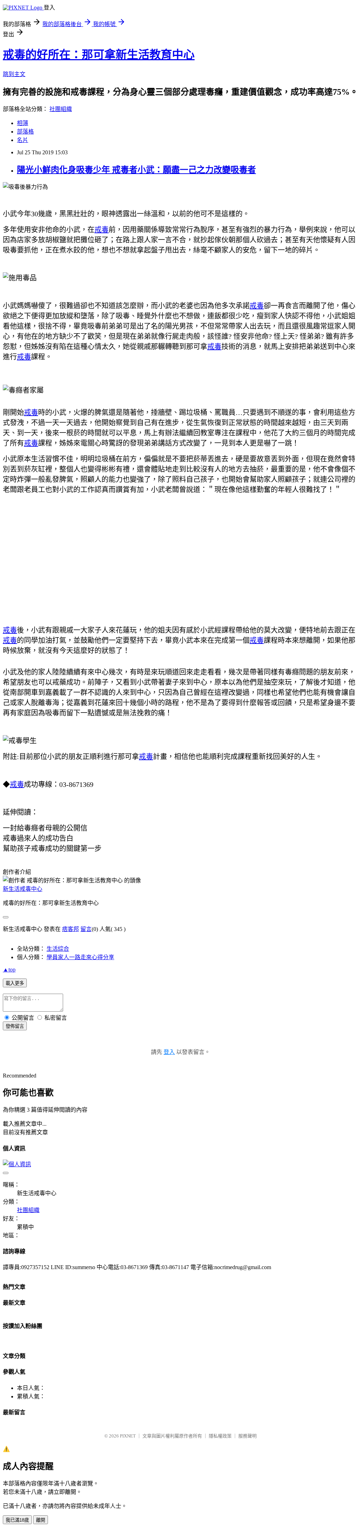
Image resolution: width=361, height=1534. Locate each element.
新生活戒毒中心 (22, 889)
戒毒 (101, 230)
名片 (22, 140)
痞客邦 (70, 929)
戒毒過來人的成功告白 (38, 838)
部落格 (25, 132)
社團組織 (60, 109)
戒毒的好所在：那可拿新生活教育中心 (99, 54)
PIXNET (128, 1436)
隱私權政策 (220, 1436)
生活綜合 (58, 949)
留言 (86, 929)
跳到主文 (14, 74)
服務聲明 (247, 1436)
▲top (9, 970)
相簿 (22, 123)
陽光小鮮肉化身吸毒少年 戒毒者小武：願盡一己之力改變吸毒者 (136, 169)
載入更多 (15, 983)
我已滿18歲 (17, 1520)
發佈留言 (15, 1026)
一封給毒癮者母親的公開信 (45, 828)
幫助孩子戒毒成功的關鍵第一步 (52, 848)
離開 (40, 1520)
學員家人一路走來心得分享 (80, 957)
